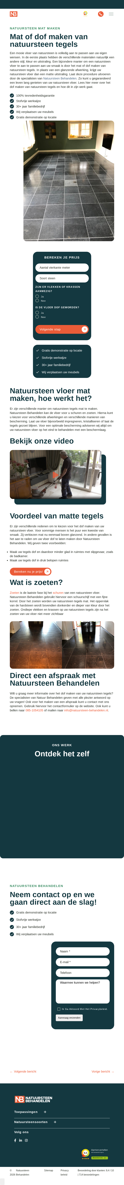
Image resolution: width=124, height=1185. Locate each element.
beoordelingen (89, 1174)
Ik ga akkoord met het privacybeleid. (85, 1009)
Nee (43, 301)
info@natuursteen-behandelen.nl (86, 710)
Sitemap (48, 1170)
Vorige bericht (101, 1071)
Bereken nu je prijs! (28, 571)
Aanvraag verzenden (69, 1017)
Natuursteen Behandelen (60, 78)
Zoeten (14, 592)
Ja (42, 296)
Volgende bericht (25, 1071)
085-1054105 (34, 710)
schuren (58, 592)
